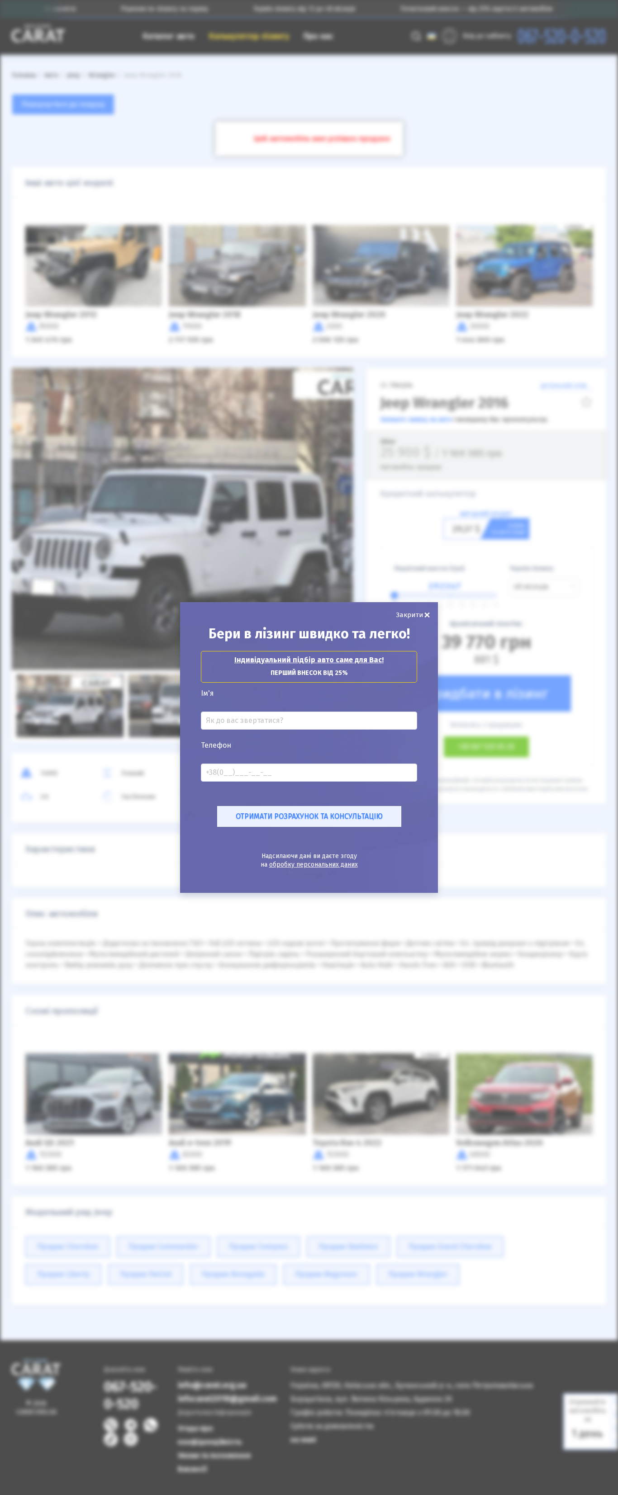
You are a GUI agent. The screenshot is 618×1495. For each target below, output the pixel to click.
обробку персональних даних (313, 864)
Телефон (216, 745)
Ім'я (207, 693)
